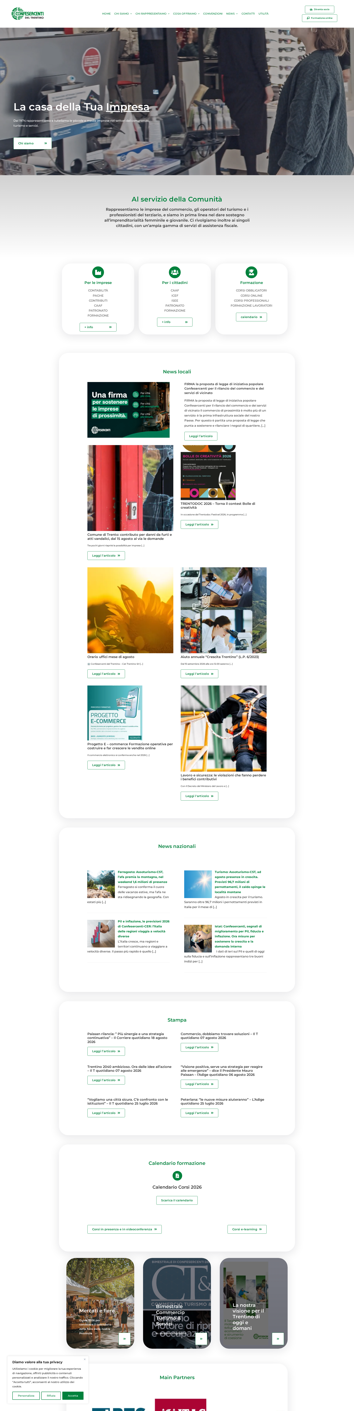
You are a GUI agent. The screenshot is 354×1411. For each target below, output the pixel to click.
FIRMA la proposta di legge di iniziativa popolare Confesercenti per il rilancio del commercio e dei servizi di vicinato (224, 388)
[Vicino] (84, 1359)
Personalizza (26, 1395)
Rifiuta (51, 1395)
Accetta (73, 1395)
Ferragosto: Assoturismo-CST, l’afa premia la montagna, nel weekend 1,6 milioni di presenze (142, 877)
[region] (47, 1380)
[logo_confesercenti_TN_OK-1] (27, 8)
